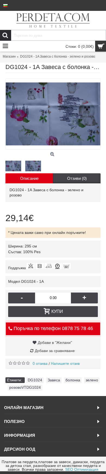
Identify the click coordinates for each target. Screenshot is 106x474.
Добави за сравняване (55, 351)
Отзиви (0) (77, 178)
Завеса (54, 380)
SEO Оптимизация (81, 469)
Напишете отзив (65, 363)
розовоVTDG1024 (25, 387)
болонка (73, 380)
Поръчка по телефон (52, 328)
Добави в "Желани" (55, 342)
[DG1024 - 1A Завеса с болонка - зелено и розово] (53, 114)
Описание (29, 178)
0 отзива (40, 363)
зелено (92, 380)
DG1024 (35, 380)
